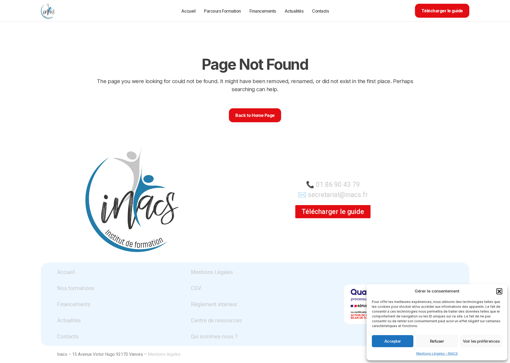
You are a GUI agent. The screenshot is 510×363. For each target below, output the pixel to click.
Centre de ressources (216, 320)
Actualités (69, 320)
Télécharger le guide (442, 10)
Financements (73, 304)
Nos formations (75, 288)
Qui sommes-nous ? (214, 336)
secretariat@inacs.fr (338, 195)
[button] (499, 291)
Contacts (67, 336)
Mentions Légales (212, 272)
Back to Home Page (255, 115)
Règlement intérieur (214, 304)
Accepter (392, 341)
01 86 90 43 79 (338, 184)
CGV (196, 288)
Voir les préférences (481, 341)
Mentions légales (164, 354)
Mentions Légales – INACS (437, 353)
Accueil (66, 272)
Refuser (437, 341)
